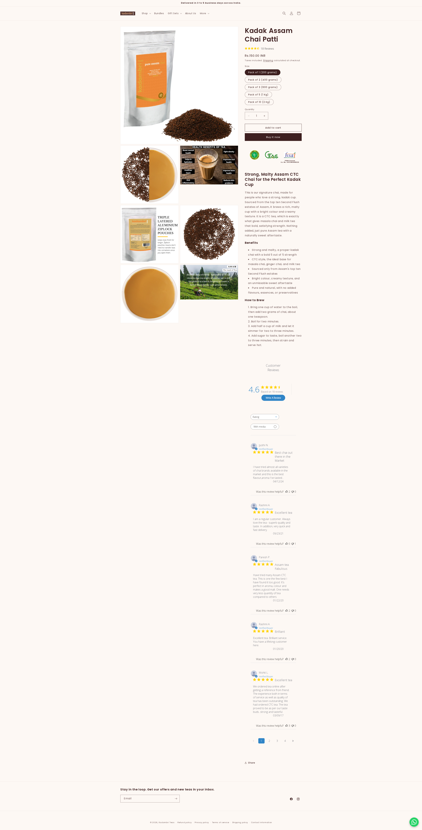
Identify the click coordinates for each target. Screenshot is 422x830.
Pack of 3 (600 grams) (263, 87)
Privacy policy (202, 822)
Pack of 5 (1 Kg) (258, 94)
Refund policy (185, 822)
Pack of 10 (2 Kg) (259, 102)
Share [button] (251, 762)
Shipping (268, 60)
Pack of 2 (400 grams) (263, 79)
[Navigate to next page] (293, 740)
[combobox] (265, 417)
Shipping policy (240, 822)
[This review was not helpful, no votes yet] (292, 491)
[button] (146, 13)
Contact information (261, 822)
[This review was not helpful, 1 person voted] (292, 544)
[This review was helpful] (287, 491)
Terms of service (220, 822)
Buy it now (273, 137)
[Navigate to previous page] (253, 740)
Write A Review (273, 397)
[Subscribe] (176, 798)
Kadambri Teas (167, 822)
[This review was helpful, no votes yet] (287, 544)
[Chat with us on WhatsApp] (414, 822)
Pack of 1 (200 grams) (262, 72)
